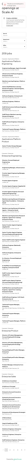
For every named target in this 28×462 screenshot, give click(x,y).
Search (5, 33)
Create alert (9, 25)
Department (6, 39)
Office (4, 45)
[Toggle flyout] (25, 41)
